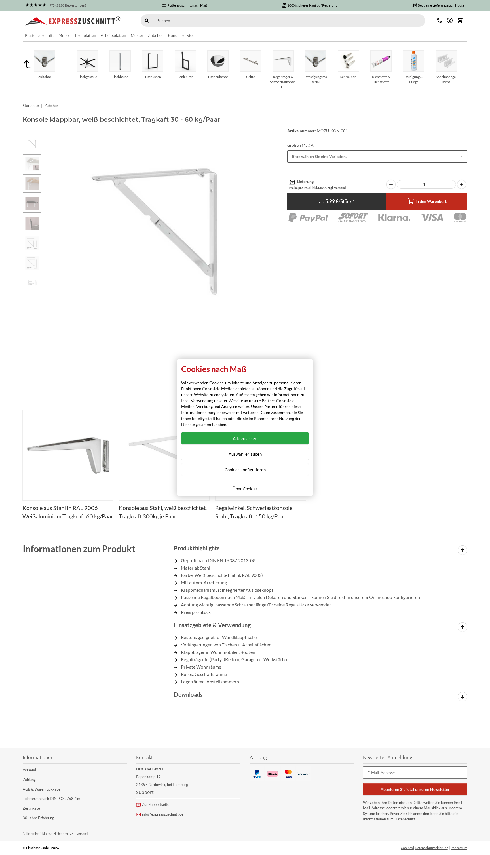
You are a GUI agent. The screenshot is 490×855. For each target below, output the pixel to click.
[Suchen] (147, 20)
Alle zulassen (245, 438)
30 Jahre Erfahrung (38, 818)
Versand (29, 770)
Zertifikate (31, 808)
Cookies (407, 848)
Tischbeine (120, 77)
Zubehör (44, 77)
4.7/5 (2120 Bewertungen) (66, 5)
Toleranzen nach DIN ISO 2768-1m (51, 798)
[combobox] (377, 156)
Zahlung (29, 779)
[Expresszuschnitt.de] (73, 20)
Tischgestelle (87, 77)
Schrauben (348, 77)
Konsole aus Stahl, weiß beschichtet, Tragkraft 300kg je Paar (163, 512)
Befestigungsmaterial (315, 79)
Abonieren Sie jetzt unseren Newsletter (415, 789)
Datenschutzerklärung (431, 848)
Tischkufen (153, 77)
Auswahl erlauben (245, 454)
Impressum (459, 848)
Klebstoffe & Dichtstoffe (381, 79)
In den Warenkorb (431, 201)
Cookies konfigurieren (245, 469)
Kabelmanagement (446, 79)
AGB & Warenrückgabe (41, 789)
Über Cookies (245, 488)
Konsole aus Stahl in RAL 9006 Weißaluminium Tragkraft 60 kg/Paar (67, 512)
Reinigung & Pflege (414, 79)
